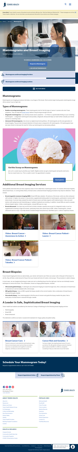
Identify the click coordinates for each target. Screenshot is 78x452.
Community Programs (8, 436)
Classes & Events (7, 432)
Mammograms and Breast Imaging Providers (19, 74)
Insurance (41, 411)
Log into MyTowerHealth (38, 68)
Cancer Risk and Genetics (54, 341)
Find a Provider (42, 405)
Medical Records (43, 409)
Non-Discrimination (7, 413)
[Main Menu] (69, 5)
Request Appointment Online (27, 375)
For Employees (6, 409)
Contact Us (41, 419)
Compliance (33, 445)
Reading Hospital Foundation (10, 421)
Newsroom (5, 403)
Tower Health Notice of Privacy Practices (12, 445)
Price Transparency (38, 447)
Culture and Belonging (8, 411)
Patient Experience (43, 417)
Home (4, 21)
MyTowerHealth (43, 401)
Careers (5, 423)
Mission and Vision (7, 405)
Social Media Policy (25, 445)
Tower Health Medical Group (10, 407)
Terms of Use (39, 445)
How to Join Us (59, 180)
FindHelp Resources (44, 421)
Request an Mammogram (37, 64)
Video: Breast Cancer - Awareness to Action (15, 235)
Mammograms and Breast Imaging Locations (19, 81)
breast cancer (25, 112)
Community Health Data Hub (10, 434)
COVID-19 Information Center (10, 438)
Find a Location (43, 407)
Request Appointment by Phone (50, 375)
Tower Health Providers (8, 419)
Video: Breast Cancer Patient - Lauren (55, 235)
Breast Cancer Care (14, 341)
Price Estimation (43, 413)
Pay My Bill (41, 403)
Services (10, 21)
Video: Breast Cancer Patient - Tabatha (18, 261)
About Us (5, 401)
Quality (4, 417)
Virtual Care (42, 415)
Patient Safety (6, 415)
